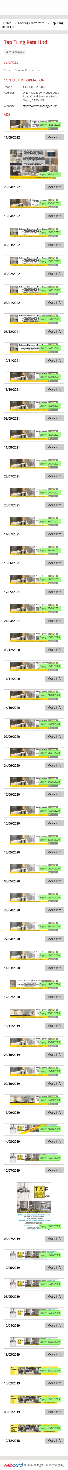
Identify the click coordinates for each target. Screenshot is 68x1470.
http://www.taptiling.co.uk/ (40, 106)
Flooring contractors (31, 23)
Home (7, 23)
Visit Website (16, 52)
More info (54, 137)
